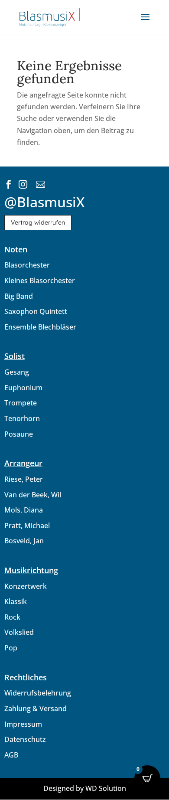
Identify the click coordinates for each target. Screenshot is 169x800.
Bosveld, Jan (24, 540)
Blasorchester (27, 265)
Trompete (20, 403)
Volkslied (19, 632)
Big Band (18, 296)
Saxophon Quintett (35, 311)
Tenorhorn (22, 418)
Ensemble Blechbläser (40, 327)
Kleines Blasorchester (39, 280)
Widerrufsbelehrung (37, 693)
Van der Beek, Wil (32, 495)
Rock (12, 617)
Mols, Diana (23, 510)
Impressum (23, 724)
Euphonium (23, 387)
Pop (10, 648)
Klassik (15, 601)
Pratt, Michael (27, 525)
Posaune (18, 434)
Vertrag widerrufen (38, 222)
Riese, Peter (23, 479)
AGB (11, 755)
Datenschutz (25, 739)
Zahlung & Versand (35, 708)
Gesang (16, 372)
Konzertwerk (25, 586)
